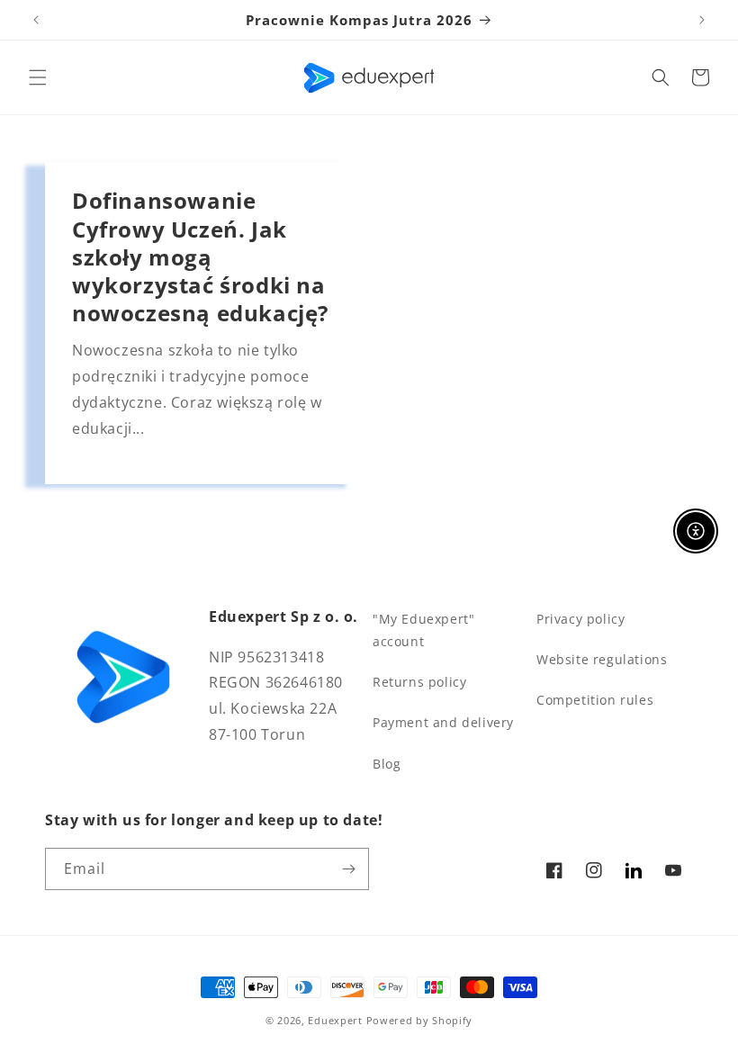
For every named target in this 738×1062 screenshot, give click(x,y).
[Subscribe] (348, 869)
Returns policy (419, 681)
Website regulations (601, 659)
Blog (386, 763)
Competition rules (594, 699)
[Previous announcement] (36, 20)
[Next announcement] (702, 20)
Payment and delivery (443, 722)
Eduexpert (335, 1020)
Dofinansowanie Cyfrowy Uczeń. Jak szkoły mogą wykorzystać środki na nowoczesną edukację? (200, 256)
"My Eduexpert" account (423, 630)
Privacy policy (580, 618)
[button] (38, 77)
